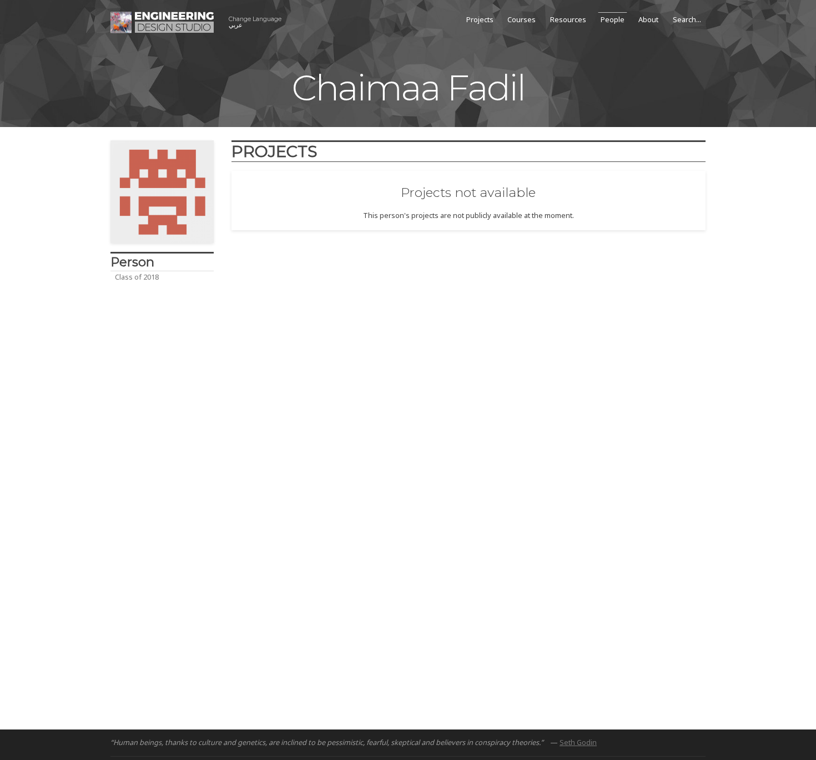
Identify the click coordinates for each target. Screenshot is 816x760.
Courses (521, 19)
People (612, 19)
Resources (568, 19)
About (648, 19)
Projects (479, 19)
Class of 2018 (137, 277)
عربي (255, 22)
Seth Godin (578, 742)
